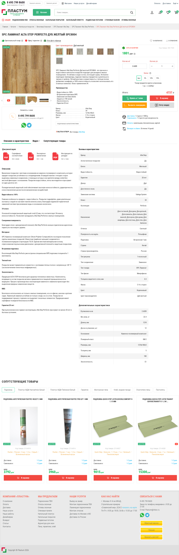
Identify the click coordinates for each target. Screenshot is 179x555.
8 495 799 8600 (16, 2)
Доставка (167, 3)
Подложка (8, 390)
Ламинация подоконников (80, 507)
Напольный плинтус (75, 20)
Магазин (68, 3)
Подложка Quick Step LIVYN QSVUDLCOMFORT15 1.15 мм (112, 400)
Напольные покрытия (55, 20)
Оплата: (130, 123)
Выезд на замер (76, 501)
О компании (7, 501)
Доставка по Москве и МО (80, 514)
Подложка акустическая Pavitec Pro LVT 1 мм (68, 399)
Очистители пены (143, 390)
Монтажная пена (101, 390)
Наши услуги (79, 3)
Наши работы (8, 514)
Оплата (157, 3)
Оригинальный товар (12, 41)
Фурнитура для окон (46, 523)
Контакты (7, 526)
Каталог (13, 27)
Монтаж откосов (76, 511)
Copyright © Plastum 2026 (18, 550)
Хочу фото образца (54, 41)
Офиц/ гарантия (33, 41)
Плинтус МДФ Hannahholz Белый (31, 390)
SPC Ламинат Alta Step (61, 27)
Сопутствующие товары (55, 141)
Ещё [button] (174, 3)
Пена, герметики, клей (47, 526)
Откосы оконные (36, 20)
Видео (36, 141)
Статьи (6, 523)
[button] (152, 12)
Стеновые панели (112, 20)
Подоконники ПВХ (20, 20)
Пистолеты (160, 390)
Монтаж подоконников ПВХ (81, 504)
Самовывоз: (132, 118)
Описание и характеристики (16, 141)
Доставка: (131, 116)
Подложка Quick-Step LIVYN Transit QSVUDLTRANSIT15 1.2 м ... (157, 400)
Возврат (6, 520)
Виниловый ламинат (44, 27)
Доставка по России (78, 517)
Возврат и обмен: (134, 128)
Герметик (84, 390)
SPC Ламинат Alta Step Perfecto (83, 27)
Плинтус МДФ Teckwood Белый (62, 390)
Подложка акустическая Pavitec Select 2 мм (22, 399)
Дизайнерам (91, 3)
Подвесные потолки (94, 20)
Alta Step (82, 132)
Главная (5, 27)
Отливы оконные (129, 20)
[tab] (16, 141)
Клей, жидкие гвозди (122, 390)
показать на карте (129, 507)
